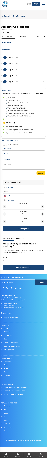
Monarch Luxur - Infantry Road (14, 391)
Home (6, 328)
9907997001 (7, 313)
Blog (5, 339)
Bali (5, 409)
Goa (5, 417)
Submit (40, 173)
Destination (8, 376)
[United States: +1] (5, 196)
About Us (7, 332)
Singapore (7, 427)
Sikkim (6, 420)
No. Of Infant (23, 219)
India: (5, 258)
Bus (5, 372)
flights (6, 365)
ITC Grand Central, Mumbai (13, 394)
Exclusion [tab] (15, 93)
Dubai (6, 413)
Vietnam (7, 424)
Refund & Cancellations (12, 346)
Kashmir (7, 431)
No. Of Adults (23, 204)
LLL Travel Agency (23, 440)
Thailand (7, 406)
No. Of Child (23, 211)
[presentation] (2, 37)
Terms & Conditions (11, 343)
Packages (7, 361)
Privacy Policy (9, 350)
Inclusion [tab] (6, 93)
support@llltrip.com (11, 318)
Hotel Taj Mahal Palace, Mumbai (15, 387)
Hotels (6, 368)
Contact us (8, 335)
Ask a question (24, 267)
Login (36, 4)
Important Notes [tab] (27, 93)
